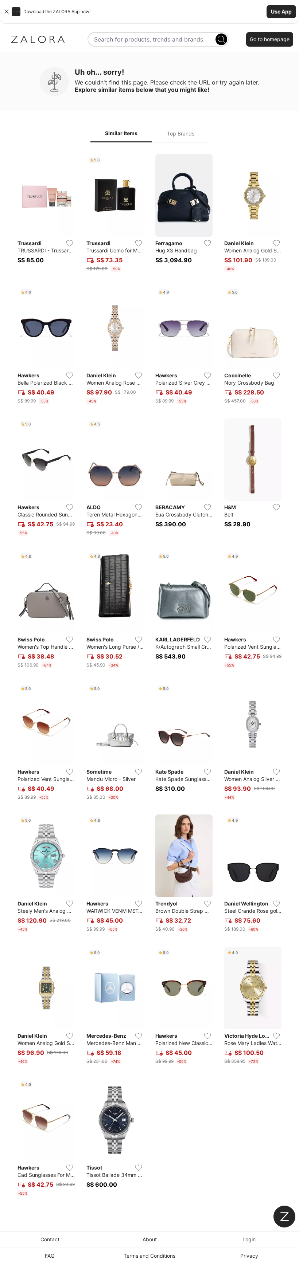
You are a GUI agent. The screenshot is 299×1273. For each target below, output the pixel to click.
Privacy (249, 1256)
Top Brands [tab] (180, 133)
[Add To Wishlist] (70, 243)
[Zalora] (38, 39)
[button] (149, 11)
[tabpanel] (149, 676)
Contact (49, 1239)
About (150, 1239)
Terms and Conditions (149, 1256)
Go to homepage (270, 39)
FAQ (50, 1256)
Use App (281, 11)
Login (249, 1239)
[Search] (221, 39)
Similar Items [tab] (121, 133)
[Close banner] (6, 11)
